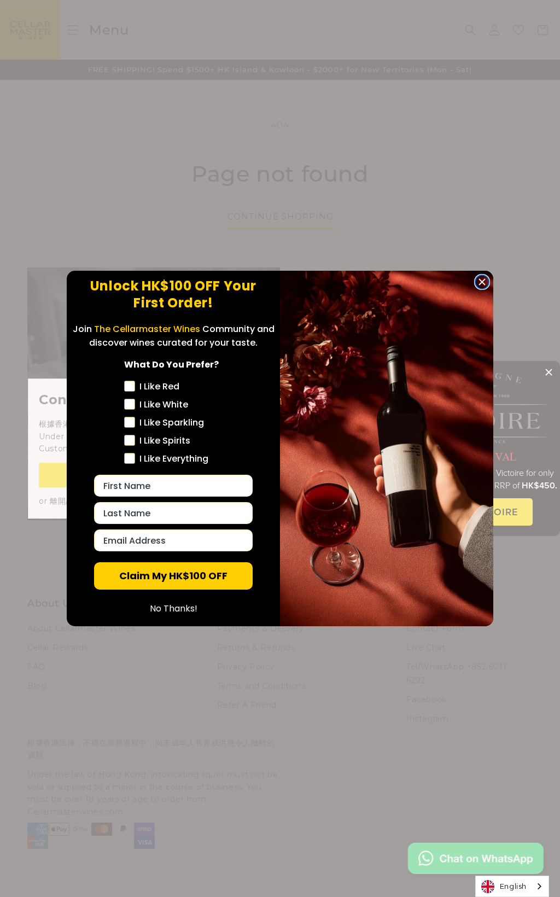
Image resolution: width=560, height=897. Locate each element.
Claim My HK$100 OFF (173, 576)
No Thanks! (173, 608)
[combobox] (512, 886)
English (513, 886)
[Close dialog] (482, 282)
